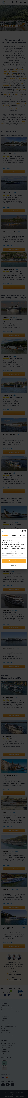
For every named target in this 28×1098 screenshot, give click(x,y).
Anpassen (13, 565)
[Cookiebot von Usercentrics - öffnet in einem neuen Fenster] (20, 531)
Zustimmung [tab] (5, 535)
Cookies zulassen (14, 560)
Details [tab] (14, 535)
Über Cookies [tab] (22, 535)
